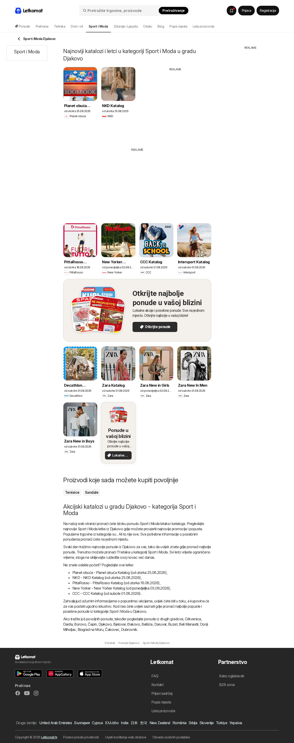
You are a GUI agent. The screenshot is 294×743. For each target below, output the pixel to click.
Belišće (147, 624)
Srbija (193, 722)
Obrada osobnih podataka (171, 737)
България (82, 722)
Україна (235, 722)
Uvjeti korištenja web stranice (125, 737)
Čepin (92, 624)
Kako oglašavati (231, 676)
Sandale (91, 492)
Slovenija (206, 722)
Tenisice (72, 492)
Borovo (80, 624)
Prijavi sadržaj (161, 693)
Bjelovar (119, 624)
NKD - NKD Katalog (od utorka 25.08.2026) (106, 577)
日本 (134, 722)
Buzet (172, 624)
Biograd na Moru (90, 629)
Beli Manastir (188, 624)
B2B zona (227, 684)
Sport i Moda (150, 523)
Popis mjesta (178, 26)
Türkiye (221, 722)
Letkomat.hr (49, 737)
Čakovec (112, 629)
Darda (68, 624)
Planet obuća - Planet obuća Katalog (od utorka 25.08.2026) (119, 572)
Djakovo (105, 624)
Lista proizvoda (203, 26)
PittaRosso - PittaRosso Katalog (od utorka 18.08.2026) (116, 583)
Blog (161, 26)
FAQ (154, 676)
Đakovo (133, 624)
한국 (143, 722)
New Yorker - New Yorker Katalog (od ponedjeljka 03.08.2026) (121, 588)
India (124, 722)
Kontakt (157, 684)
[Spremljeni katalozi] (231, 10)
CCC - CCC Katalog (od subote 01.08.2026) (106, 593)
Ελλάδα (112, 722)
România (179, 722)
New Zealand (160, 722)
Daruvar (160, 624)
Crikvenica (193, 619)
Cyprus (97, 722)
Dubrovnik (129, 629)
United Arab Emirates (55, 722)
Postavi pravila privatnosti (81, 737)
